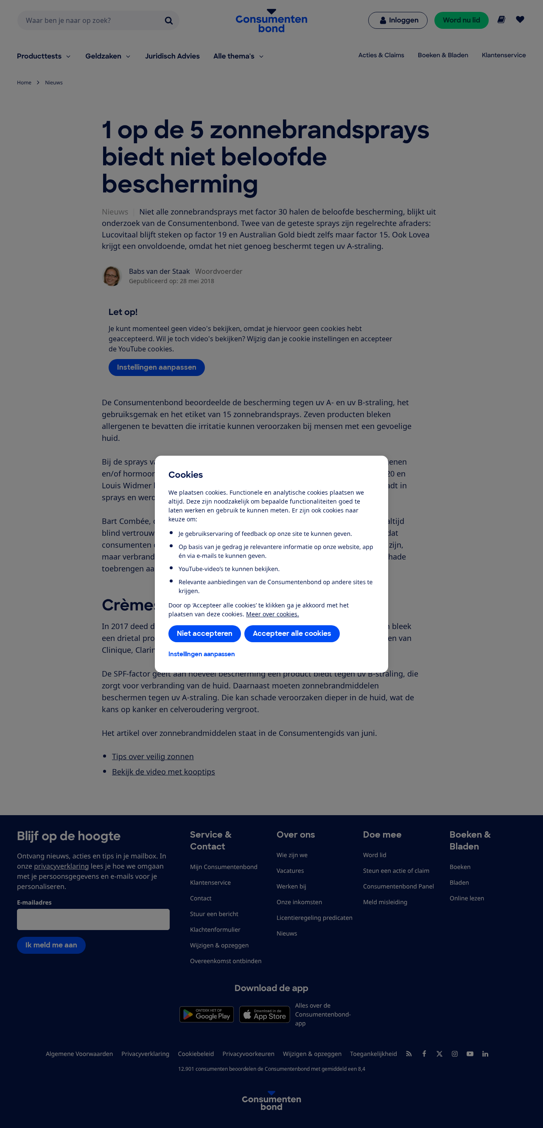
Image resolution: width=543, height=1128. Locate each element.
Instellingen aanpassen (201, 654)
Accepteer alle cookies (292, 633)
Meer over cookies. (272, 614)
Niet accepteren (204, 633)
